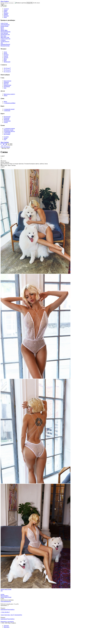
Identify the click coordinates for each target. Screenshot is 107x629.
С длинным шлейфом (9, 103)
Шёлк (5, 59)
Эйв (2, 43)
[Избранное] (2, 145)
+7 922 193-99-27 (5, 612)
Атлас (5, 52)
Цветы (5, 95)
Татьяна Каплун (5, 41)
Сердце (6, 122)
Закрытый (6, 119)
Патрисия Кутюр (5, 34)
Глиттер (6, 56)
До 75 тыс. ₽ (7, 70)
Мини (5, 101)
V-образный (7, 110)
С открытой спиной (9, 109)
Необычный (7, 61)
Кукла (2, 27)
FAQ (5, 139)
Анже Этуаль (4, 23)
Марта (2, 28)
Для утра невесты (5, 146)
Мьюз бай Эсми (5, 37)
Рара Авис (3, 36)
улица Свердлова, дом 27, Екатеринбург (11, 614)
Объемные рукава (8, 130)
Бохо (5, 88)
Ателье (5, 138)
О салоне (6, 136)
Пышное (6, 13)
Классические (7, 80)
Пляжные (6, 82)
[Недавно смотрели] (5, 145)
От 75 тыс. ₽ (7, 71)
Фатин (5, 53)
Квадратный (7, 116)
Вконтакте (6, 627)
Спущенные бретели (9, 131)
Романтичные (7, 85)
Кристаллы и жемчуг (9, 94)
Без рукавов (7, 134)
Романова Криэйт (5, 44)
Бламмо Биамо (4, 26)
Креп (5, 60)
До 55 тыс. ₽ (7, 68)
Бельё (5, 17)
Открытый (6, 118)
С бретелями (7, 132)
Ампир (6, 10)
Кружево (6, 54)
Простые (6, 83)
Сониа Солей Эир (5, 38)
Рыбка (5, 11)
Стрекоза (3, 40)
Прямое (6, 14)
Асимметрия (7, 121)
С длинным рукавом (9, 128)
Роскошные (7, 86)
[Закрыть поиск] (2, 5)
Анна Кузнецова (5, 24)
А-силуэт (6, 8)
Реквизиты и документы (7, 621)
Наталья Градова (5, 45)
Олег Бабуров (4, 33)
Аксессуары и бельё (6, 597)
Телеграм (6, 625)
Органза (6, 57)
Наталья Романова (5, 31)
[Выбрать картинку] (5, 6)
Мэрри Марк (4, 30)
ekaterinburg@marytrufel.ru (7, 609)
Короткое (6, 15)
